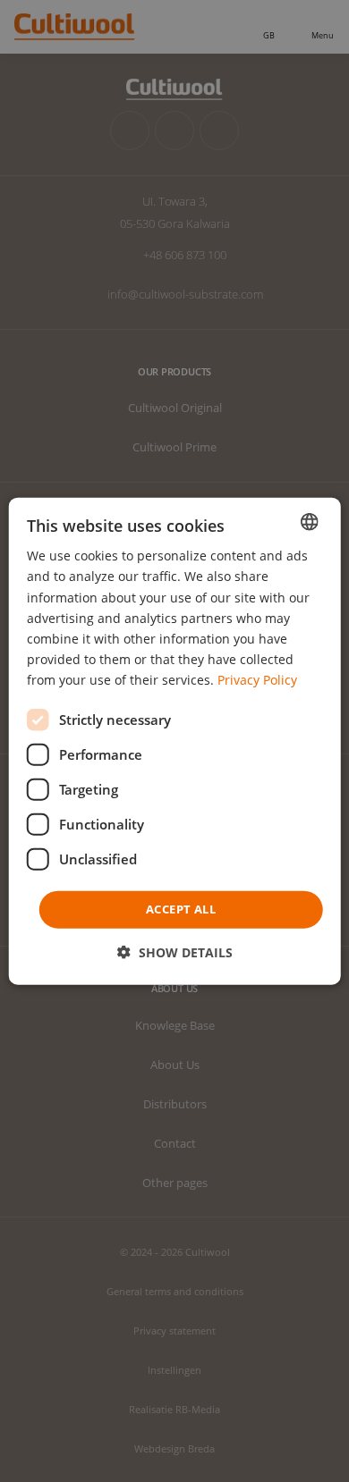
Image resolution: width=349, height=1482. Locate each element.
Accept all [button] (181, 909)
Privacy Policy (257, 679)
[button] (175, 951)
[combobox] (309, 522)
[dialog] (175, 741)
